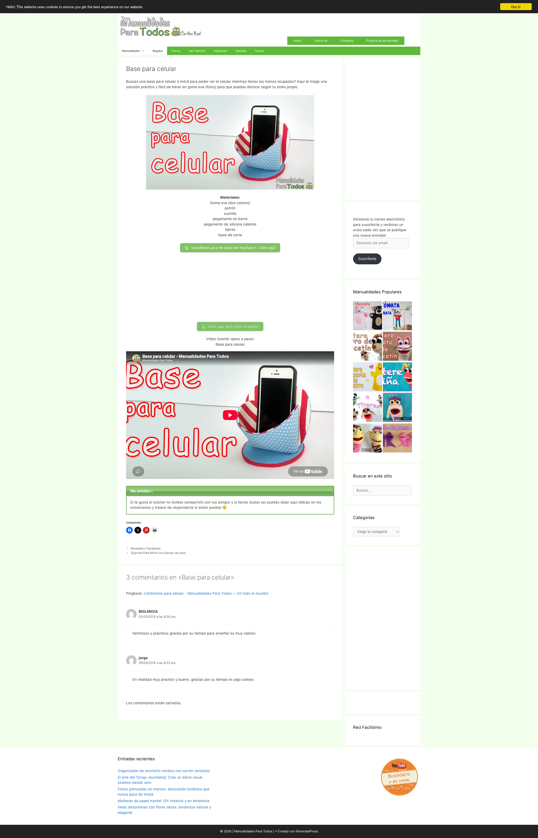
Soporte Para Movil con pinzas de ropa (158, 553)
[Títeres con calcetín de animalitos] (367, 408)
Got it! (516, 6)
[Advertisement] (230, 287)
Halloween (220, 50)
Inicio (298, 41)
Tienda (259, 50)
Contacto (347, 41)
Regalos (158, 50)
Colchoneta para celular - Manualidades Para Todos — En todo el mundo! (206, 593)
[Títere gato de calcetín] (397, 347)
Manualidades (131, 50)
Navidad (241, 50)
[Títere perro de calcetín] (367, 347)
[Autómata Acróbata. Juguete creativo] (397, 316)
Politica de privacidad (382, 41)
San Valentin (197, 50)
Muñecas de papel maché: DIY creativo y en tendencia (164, 801)
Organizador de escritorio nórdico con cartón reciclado (164, 771)
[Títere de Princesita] (397, 408)
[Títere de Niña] (397, 377)
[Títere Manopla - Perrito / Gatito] (367, 316)
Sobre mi (321, 41)
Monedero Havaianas (146, 548)
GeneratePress (307, 831)
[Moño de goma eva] (397, 439)
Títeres (176, 50)
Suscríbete (367, 259)
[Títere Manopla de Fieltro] (367, 377)
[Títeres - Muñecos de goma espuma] (367, 439)
